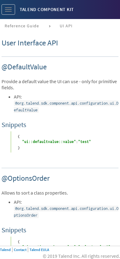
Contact (20, 249)
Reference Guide (22, 26)
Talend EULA (39, 249)
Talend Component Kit (47, 9)
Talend (5, 249)
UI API (66, 26)
